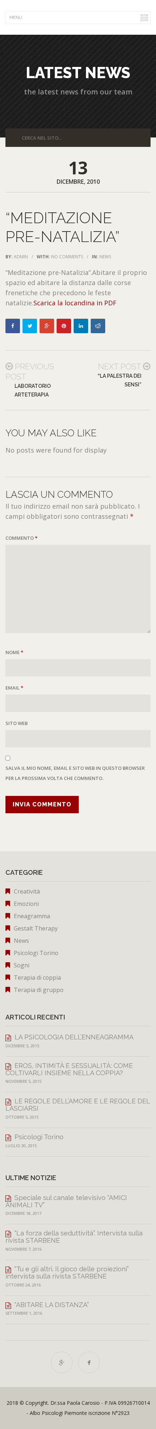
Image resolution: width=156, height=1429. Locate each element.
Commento (21, 538)
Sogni (21, 965)
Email (14, 687)
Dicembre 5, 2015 (22, 1045)
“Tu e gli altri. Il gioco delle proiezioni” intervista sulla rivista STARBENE (67, 1272)
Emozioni (26, 904)
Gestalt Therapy (36, 928)
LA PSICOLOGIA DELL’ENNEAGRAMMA (74, 1037)
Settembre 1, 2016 (23, 1313)
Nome (14, 652)
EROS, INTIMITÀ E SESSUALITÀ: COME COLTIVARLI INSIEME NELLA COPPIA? (69, 1069)
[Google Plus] (61, 1362)
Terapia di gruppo (38, 990)
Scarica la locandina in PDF (74, 302)
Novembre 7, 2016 (23, 1249)
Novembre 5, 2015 (23, 1081)
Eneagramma (32, 916)
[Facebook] (88, 1362)
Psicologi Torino (36, 953)
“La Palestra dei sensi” (119, 380)
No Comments (67, 257)
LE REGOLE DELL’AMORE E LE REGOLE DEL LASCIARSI (77, 1104)
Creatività (27, 891)
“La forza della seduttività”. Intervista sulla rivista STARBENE (74, 1236)
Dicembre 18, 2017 (23, 1213)
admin (21, 257)
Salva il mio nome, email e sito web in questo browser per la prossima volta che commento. (75, 773)
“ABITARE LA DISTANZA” (52, 1305)
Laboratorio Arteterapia (33, 390)
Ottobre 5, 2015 (21, 1117)
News (105, 257)
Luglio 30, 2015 (21, 1145)
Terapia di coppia (37, 977)
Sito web (16, 723)
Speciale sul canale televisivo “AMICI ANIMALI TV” (66, 1201)
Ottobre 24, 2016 (23, 1285)
